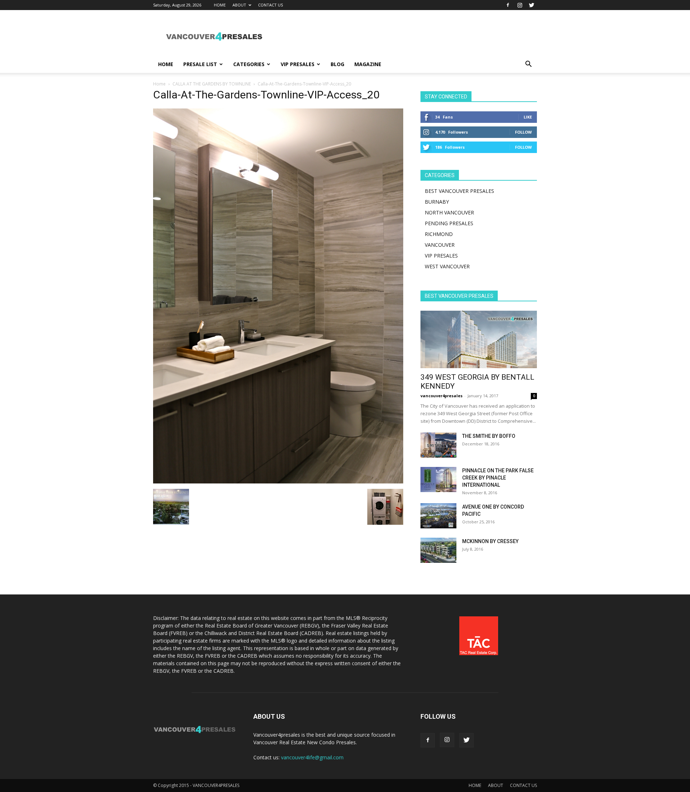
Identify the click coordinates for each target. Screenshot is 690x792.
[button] (528, 64)
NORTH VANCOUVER (449, 212)
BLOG (337, 64)
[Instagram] (519, 5)
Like (528, 117)
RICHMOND (439, 234)
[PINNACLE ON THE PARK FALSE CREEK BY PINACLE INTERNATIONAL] (438, 479)
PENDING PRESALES (449, 223)
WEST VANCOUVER (447, 266)
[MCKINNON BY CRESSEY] (438, 550)
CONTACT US (270, 5)
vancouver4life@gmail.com (312, 757)
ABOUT (239, 5)
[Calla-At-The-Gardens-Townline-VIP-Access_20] (278, 481)
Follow (523, 132)
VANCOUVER (440, 244)
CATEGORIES (248, 64)
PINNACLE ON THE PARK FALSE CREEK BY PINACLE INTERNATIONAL (498, 478)
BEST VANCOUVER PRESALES (459, 190)
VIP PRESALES (297, 64)
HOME (220, 5)
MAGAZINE (367, 64)
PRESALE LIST (200, 64)
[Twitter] (531, 5)
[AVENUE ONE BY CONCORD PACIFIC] (438, 515)
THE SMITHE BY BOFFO (488, 436)
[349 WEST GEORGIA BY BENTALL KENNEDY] (478, 339)
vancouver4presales (441, 395)
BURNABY (437, 201)
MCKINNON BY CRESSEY (490, 541)
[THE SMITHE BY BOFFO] (438, 445)
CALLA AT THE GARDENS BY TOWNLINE (211, 84)
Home (159, 84)
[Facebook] (507, 5)
